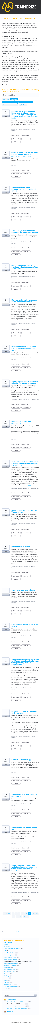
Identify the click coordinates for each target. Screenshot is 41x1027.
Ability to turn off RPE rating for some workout (24, 795)
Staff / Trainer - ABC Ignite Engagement (17, 1008)
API (5, 950)
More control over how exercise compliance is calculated (24, 301)
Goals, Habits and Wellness (11, 963)
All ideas (6, 944)
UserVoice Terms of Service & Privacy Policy (20, 1022)
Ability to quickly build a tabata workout (24, 828)
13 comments (14, 566)
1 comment (14, 399)
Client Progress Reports (10, 957)
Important (27, 139)
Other (5, 980)
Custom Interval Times (20, 547)
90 (17, 916)
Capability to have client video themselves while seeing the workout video (23, 348)
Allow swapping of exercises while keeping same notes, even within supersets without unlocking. (24, 868)
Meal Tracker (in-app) (9, 971)
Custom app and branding (10, 959)
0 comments (14, 129)
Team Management (9, 984)
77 (37, 913)
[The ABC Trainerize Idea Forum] (19, 7)
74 (26, 913)
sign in (17, 931)
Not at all (16, 139)
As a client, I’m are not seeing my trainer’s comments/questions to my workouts (25, 463)
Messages (6, 974)
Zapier (5, 988)
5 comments (14, 207)
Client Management (9, 955)
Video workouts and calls (10, 986)
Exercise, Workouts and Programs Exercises (28, 399)
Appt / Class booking (9, 953)
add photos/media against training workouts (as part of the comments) (24, 267)
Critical (17, 142)
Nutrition (6, 978)
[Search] (35, 995)
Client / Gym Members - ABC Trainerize (17, 1002)
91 (21, 916)
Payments (6, 982)
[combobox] (19, 995)
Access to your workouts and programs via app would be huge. (25, 231)
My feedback (23, 105)
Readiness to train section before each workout (25, 712)
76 (33, 913)
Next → (26, 916)
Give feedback (11, 999)
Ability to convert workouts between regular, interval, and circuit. (23, 189)
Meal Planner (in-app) (9, 969)
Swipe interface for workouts (23, 590)
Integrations (7, 967)
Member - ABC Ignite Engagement (16, 1006)
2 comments (14, 241)
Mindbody (6, 976)
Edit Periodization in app (21, 760)
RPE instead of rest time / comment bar (21, 422)
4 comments (14, 803)
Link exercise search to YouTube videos (24, 625)
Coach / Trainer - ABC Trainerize (16, 1004)
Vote (6, 116)
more (29, 485)
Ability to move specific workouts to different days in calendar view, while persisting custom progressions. (25, 661)
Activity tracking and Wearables (12, 948)
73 (22, 913)
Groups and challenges (10, 965)
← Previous (6, 913)
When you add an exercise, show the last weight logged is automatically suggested (24, 154)
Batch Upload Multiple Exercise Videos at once (24, 511)
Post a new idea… (8, 942)
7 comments (14, 523)
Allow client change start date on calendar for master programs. (24, 382)
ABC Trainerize (12, 1012)
